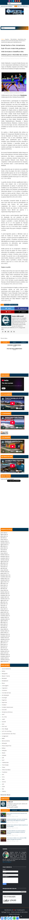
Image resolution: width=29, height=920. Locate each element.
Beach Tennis (6, 676)
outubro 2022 (4, 578)
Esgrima (4, 700)
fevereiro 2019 (4, 651)
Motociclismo (6, 741)
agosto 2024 (3, 544)
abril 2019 (3, 647)
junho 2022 (3, 585)
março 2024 (3, 553)
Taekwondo (5, 762)
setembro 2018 (4, 659)
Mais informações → (7, 862)
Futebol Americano (7, 707)
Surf (3, 760)
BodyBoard (5, 681)
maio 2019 (3, 646)
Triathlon (4, 772)
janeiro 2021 (3, 612)
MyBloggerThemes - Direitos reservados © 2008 (12, 912)
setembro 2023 (4, 560)
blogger (5, 342)
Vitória (4, 781)
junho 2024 (3, 548)
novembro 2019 (4, 636)
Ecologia (4, 697)
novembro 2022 (4, 576)
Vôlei (3, 786)
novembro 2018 (4, 656)
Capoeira (4, 688)
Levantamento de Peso (9, 733)
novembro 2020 (4, 615)
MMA (3, 738)
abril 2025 (3, 537)
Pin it (9, 311)
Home (2, 39)
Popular (14, 810)
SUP (3, 757)
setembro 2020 (4, 619)
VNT (3, 784)
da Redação (5, 695)
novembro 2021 (4, 595)
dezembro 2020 (4, 614)
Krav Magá (5, 729)
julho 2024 (3, 546)
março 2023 (3, 570)
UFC (3, 774)
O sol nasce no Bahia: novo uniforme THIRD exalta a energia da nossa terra (16, 838)
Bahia (3, 671)
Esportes (7, 39)
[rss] (19, 1)
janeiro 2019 (3, 653)
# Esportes (7, 304)
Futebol (4, 705)
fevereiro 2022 (4, 592)
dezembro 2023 (4, 556)
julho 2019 (3, 642)
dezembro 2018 (4, 654)
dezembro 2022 (4, 575)
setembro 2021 (4, 598)
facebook (23, 342)
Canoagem (5, 685)
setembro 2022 (4, 580)
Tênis (8, 6)
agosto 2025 (3, 534)
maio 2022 (3, 587)
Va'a (3, 777)
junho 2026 (3, 532)
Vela (3, 779)
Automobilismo (6, 669)
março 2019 (3, 649)
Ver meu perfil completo (12, 807)
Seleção (4, 750)
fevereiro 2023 (4, 571)
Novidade (5, 810)
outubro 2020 (4, 617)
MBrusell (10, 801)
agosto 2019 (3, 641)
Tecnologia (5, 765)
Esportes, (17, 58)
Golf (3, 714)
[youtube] (17, 1)
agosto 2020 (3, 620)
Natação (4, 743)
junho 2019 (3, 644)
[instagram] (9, 1)
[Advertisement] (14, 34)
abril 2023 (3, 568)
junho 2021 (3, 603)
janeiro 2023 (3, 573)
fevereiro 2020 (4, 631)
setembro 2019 (4, 639)
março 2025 (3, 539)
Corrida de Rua (6, 693)
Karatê (4, 721)
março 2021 (3, 609)
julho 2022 (3, 583)
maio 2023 (3, 566)
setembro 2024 (4, 543)
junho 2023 (3, 565)
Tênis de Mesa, (22, 58)
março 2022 (3, 590)
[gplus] (15, 1)
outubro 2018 (4, 658)
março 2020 (3, 629)
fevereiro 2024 (4, 554)
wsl (3, 789)
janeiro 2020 (3, 632)
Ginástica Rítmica (7, 712)
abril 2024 (3, 551)
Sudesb (4, 755)
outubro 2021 (4, 597)
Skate (3, 753)
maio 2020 (3, 625)
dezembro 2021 (4, 593)
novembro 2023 (4, 558)
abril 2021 (3, 607)
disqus (14, 342)
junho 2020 (3, 624)
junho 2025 (3, 536)
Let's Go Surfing (6, 731)
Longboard (5, 736)
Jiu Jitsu (4, 717)
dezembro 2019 (4, 634)
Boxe (3, 683)
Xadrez (4, 791)
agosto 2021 (3, 600)
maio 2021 (3, 605)
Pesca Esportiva (6, 745)
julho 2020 (3, 622)
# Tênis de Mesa (14, 304)
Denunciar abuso (5, 795)
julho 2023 (3, 563)
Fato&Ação (24, 95)
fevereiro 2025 (4, 541)
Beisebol (4, 678)
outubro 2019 (4, 637)
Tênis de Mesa (13, 39)
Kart (3, 724)
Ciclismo (4, 690)
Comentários (24, 810)
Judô (3, 719)
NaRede (26, 912)
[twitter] (13, 1)
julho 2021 (3, 602)
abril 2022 (3, 588)
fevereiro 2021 (4, 610)
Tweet (9, 308)
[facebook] (11, 1)
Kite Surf (4, 726)
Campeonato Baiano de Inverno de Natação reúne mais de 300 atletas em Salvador (17, 820)
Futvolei (4, 709)
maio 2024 (3, 549)
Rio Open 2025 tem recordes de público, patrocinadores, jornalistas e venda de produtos (16, 832)
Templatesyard (20, 910)
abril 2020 (3, 627)
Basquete (4, 673)
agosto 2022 (3, 581)
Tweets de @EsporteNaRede (7, 479)
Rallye (3, 748)
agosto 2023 (3, 561)
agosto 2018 (3, 661)
